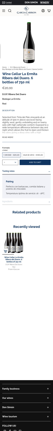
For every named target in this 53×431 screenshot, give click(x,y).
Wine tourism (9, 416)
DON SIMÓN (31, 2)
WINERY (44, 2)
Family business (11, 388)
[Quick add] (5, 251)
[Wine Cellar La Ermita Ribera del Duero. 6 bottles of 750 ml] (13, 243)
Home (4, 67)
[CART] (49, 10)
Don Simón (8, 407)
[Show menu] (4, 10)
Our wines (7, 398)
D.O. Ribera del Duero (17, 67)
